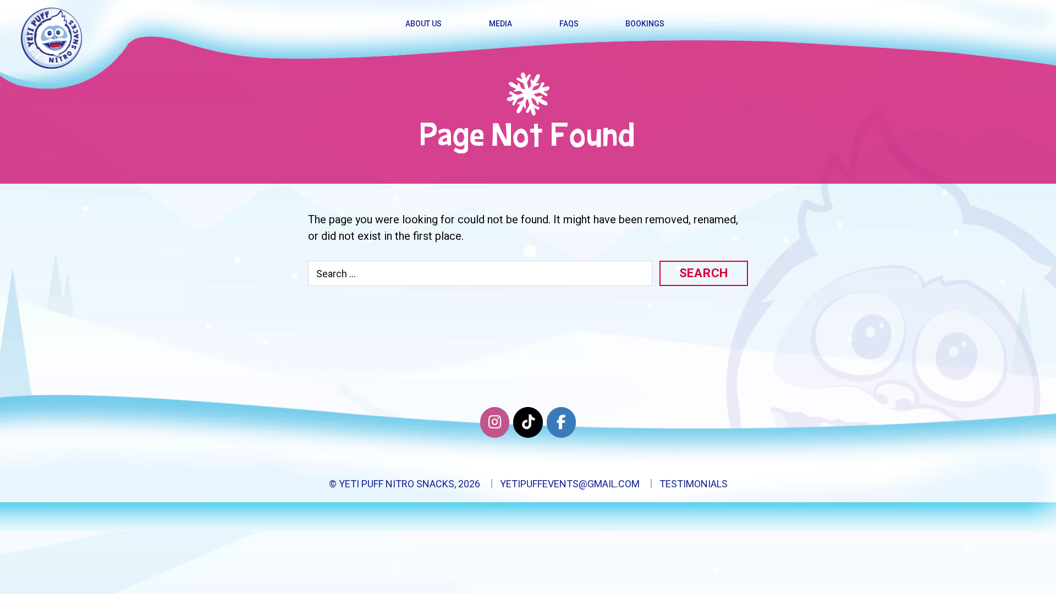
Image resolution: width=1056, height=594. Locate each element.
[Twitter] (527, 422)
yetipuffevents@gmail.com (570, 484)
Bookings (644, 23)
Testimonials (693, 484)
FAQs (569, 23)
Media (500, 23)
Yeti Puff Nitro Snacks (396, 484)
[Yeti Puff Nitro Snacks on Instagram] (494, 422)
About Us (423, 23)
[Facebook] (561, 422)
